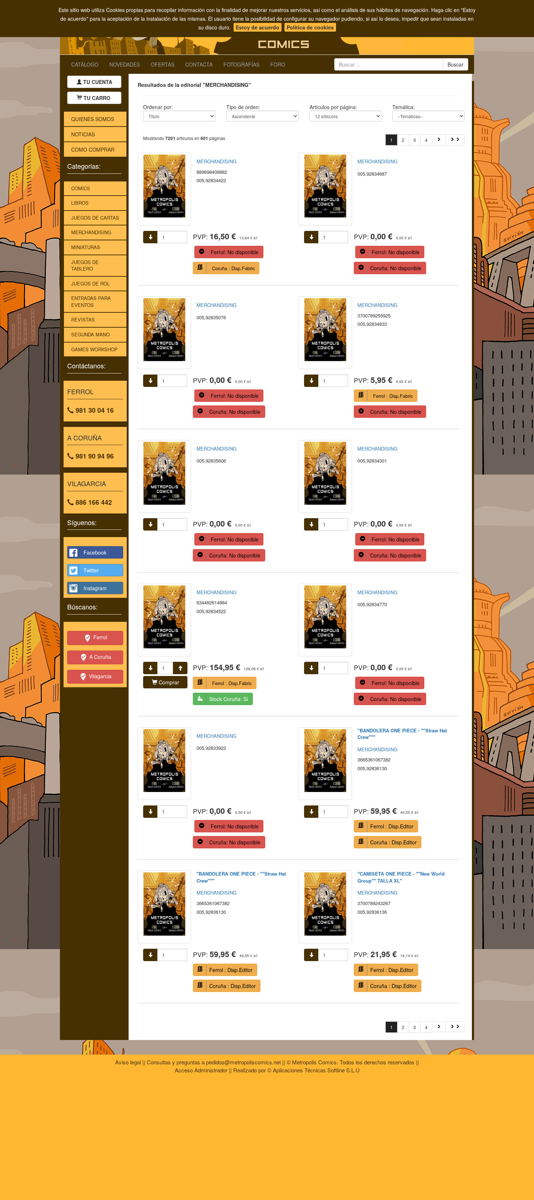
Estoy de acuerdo (257, 27)
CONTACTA (199, 64)
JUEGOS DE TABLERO (85, 265)
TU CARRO (97, 97)
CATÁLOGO (84, 64)
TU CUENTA (97, 81)
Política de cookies (310, 27)
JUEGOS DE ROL (90, 283)
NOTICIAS (83, 134)
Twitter (91, 570)
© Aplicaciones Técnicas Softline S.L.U (313, 1070)
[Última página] (455, 139)
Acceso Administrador (201, 1070)
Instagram (95, 588)
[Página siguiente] (439, 139)
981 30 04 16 (94, 410)
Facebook (95, 552)
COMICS (80, 188)
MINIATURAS (85, 247)
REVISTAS (83, 319)
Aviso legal (128, 1062)
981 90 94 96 (94, 456)
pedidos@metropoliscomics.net (243, 1062)
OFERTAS (162, 64)
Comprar (168, 682)
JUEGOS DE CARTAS (95, 217)
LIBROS (80, 202)
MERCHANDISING (91, 232)
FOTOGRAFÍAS (241, 64)
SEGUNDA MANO (90, 334)
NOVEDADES (124, 64)
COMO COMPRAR (92, 149)
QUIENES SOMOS (92, 119)
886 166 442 (93, 502)
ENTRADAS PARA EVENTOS (91, 301)
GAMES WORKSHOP (94, 349)
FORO (277, 64)
